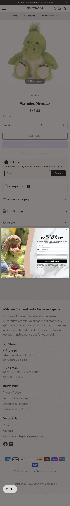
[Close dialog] (67, 230)
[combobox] (39, 249)
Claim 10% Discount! (52, 261)
